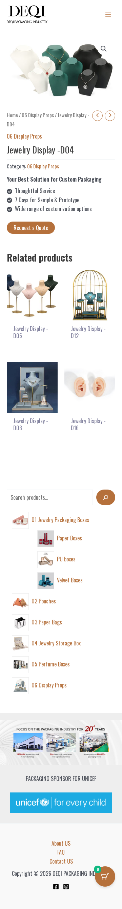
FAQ (61, 852)
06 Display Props (38, 115)
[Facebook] (56, 887)
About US (61, 843)
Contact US (61, 861)
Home (12, 115)
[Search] (105, 497)
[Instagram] (66, 887)
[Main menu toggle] (108, 14)
